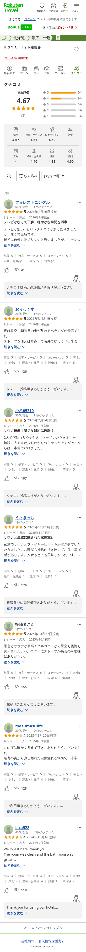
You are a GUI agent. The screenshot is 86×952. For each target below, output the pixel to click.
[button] (28, 204)
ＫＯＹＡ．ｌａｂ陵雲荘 (22, 47)
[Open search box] (9, 176)
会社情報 (27, 941)
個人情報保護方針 (51, 941)
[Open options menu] (79, 202)
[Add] (76, 49)
